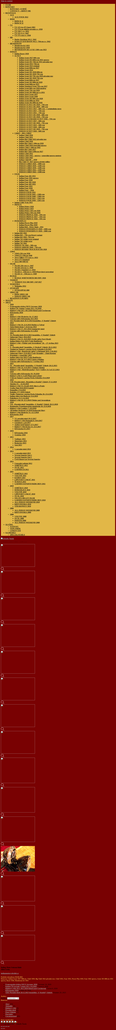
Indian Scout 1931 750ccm (29, 64)
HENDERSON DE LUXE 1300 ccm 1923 (30, 50)
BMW (12, 19)
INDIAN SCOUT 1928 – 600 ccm (32, 127)
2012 (12, 461)
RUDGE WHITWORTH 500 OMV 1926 (30, 278)
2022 (12, 345)
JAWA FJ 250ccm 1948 (23, 255)
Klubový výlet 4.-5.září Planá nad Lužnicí (26, 376)
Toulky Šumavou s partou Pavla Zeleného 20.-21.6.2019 (31, 394)
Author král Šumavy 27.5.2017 (26, 425)
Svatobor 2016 (20, 435)
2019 (12, 380)
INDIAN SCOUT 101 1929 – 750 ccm (33, 105)
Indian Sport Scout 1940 (28, 96)
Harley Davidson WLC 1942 (25, 39)
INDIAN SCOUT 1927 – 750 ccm (32, 111)
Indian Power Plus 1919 (28, 223)
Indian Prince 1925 (26, 209)
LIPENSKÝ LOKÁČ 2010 (24, 494)
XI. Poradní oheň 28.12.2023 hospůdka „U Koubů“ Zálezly (32, 335)
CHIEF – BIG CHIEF (22, 133)
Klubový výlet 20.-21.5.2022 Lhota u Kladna (27, 359)
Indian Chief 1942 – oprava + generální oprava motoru (40, 156)
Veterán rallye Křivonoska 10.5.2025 (24, 319)
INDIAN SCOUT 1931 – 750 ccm (32, 113)
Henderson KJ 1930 (22, 48)
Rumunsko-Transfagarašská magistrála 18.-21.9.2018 (30, 406)
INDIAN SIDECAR (22, 296)
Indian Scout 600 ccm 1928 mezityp (32, 88)
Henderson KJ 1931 (22, 46)
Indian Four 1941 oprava (28, 178)
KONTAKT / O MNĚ (18, 9)
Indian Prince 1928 (26, 207)
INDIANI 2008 (20, 520)
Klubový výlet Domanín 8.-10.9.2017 (28, 421)
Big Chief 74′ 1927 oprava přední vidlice (34, 162)
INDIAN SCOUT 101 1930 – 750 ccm (33, 123)
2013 (12, 451)
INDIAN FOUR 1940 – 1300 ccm (32, 196)
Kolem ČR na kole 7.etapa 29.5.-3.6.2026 (21, 986)
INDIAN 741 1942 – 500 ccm (25, 245)
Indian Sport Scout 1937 (28, 94)
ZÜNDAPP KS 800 (21, 290)
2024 (12, 323)
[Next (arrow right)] (4, 1028)
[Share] (4, 1026)
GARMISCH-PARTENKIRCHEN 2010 (30, 500)
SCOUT (17, 56)
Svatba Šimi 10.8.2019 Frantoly (22, 388)
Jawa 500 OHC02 (21, 262)
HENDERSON (16, 44)
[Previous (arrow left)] (2, 1028)
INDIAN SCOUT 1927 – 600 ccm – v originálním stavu (40, 109)
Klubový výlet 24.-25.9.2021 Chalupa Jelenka (27, 368)
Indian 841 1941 (20, 233)
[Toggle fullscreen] (6, 1026)
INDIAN (13, 52)
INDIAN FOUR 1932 (27, 192)
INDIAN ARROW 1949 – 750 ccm (27, 247)
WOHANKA (15, 284)
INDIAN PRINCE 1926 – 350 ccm (32, 219)
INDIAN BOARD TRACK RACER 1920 (30, 249)
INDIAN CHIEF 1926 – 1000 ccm (32, 164)
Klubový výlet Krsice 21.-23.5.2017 (27, 427)
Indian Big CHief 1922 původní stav (33, 139)
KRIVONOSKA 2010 (22, 504)
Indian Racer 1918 (21, 54)
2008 (12, 514)
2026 (12, 304)
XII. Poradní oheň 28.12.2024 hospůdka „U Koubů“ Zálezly (33, 321)
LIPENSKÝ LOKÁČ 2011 (24, 480)
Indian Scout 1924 (26, 70)
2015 (12, 437)
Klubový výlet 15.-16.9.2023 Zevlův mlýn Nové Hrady (30, 339)
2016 (12, 431)
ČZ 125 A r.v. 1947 (21, 33)
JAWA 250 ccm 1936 (22, 253)
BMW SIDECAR (21, 294)
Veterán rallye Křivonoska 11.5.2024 (24, 331)
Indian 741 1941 (20, 243)
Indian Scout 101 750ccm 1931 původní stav (36, 62)
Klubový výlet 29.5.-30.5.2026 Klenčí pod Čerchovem (30, 311)
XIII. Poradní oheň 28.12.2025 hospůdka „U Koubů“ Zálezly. (29, 993)
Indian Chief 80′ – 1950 (28, 160)
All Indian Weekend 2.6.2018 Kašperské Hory (27, 410)
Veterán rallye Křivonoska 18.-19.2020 (24, 374)
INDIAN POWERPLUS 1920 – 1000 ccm (35, 229)
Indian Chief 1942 (26, 158)
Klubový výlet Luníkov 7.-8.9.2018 (23, 408)
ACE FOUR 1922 (21, 17)
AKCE (8, 302)
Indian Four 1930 (26, 180)
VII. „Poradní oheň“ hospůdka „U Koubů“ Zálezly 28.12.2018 (34, 404)
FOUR (17, 174)
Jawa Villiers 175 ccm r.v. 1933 (26, 258)
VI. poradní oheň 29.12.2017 (25, 419)
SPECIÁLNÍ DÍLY (17, 535)
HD (11, 37)
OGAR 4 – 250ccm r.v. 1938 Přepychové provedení (33, 272)
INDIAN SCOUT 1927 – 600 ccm (32, 121)
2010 (12, 486)
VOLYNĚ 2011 (20, 476)
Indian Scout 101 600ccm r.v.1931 (32, 92)
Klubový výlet (10, 1008)
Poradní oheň (10, 1010)
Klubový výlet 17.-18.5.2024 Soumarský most (27, 329)
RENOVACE (10, 13)
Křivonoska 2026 (16, 313)
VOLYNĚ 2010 (20, 492)
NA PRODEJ (10, 533)
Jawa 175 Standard (21, 260)
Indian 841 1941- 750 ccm (24, 237)
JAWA (12, 251)
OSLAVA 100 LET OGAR (24, 498)
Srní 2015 (18, 445)
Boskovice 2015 (20, 443)
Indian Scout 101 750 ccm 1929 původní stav (36, 76)
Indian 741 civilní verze (23, 241)
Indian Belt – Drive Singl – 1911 (31, 227)
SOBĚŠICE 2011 (21, 474)
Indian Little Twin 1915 (23, 202)
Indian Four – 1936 (26, 190)
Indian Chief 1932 (26, 154)
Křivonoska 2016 (21, 433)
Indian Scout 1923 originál (29, 66)
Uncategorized (11, 1016)
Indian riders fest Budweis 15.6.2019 (24, 396)
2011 (11, 472)
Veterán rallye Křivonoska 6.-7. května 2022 (27, 361)
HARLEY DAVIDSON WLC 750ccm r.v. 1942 (32, 41)
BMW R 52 (18, 23)
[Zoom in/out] (9, 1026)
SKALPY (9, 300)
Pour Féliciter (10, 1012)
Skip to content (6, 1)
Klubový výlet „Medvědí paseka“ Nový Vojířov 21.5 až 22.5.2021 (35, 370)
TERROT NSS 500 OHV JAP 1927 (28, 282)
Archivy (4, 998)
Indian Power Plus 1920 (28, 225)
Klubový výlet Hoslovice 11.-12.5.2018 (24, 412)
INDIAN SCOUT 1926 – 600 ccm (32, 131)
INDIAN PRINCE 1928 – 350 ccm (32, 215)
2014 (12, 447)
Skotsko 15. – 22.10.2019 (19, 384)
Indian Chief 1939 (26, 135)
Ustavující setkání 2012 (23, 463)
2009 (12, 508)
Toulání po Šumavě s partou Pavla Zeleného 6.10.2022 (31, 349)
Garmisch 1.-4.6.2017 (22, 423)
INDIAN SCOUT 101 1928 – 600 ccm (33, 107)
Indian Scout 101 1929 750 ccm (31, 74)
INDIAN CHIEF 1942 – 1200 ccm (32, 170)
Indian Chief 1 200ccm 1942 (29, 147)
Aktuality (9, 1006)
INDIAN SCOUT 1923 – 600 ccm (32, 125)
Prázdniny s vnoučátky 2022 (21, 355)
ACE (12, 15)
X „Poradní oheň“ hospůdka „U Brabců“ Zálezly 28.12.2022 (33, 347)
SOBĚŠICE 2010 (21, 488)
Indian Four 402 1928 (27, 182)
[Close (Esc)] (2, 1026)
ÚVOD (8, 5)
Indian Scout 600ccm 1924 (29, 101)
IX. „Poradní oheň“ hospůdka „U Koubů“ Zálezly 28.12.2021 (33, 366)
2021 (12, 364)
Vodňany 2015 (20, 439)
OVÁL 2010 (19, 496)
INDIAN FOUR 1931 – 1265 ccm (32, 198)
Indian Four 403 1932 (27, 184)
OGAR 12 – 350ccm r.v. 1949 (25, 274)
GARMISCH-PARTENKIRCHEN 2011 (29, 484)
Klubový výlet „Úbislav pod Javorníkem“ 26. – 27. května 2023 (34, 343)
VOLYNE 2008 (20, 516)
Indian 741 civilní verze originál (26, 239)
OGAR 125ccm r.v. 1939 (23, 268)
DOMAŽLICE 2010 (22, 490)
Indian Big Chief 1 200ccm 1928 (31, 143)
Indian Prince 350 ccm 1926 (29, 211)
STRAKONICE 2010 (22, 506)
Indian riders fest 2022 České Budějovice (25, 357)
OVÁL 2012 (19, 467)
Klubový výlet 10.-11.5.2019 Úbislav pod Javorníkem (30, 400)
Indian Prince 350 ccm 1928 (29, 213)
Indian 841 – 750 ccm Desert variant (28, 235)
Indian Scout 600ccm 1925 (29, 84)
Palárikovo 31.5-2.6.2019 (19, 398)
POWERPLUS (20, 221)
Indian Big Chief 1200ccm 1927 (31, 152)
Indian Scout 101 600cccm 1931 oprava (34, 60)
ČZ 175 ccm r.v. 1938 (22, 35)
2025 (12, 315)
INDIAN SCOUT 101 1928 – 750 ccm (33, 117)
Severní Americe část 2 (23, 455)
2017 (12, 417)
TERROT (14, 280)
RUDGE (13, 276)
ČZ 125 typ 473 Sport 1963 (24, 27)
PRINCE (18, 205)
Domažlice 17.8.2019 (18, 390)
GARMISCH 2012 (21, 469)
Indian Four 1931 (26, 186)
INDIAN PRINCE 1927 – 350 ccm (32, 217)
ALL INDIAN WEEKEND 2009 (27, 510)
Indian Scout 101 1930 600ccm (30, 72)
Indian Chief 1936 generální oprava (32, 145)
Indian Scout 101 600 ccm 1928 (31, 99)
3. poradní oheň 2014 (22, 449)
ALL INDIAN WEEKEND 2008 (27, 522)
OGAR (12, 264)
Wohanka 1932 (20, 286)
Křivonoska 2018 (16, 414)
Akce (7, 1004)
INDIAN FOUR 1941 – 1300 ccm (32, 194)
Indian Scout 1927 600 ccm (29, 58)
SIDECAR (14, 292)
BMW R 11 (18, 21)
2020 (12, 372)
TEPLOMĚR (15, 529)
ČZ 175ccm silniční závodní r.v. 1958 (28, 29)
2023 (12, 333)
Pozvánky (9, 1014)
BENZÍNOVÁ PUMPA (19, 298)
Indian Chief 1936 (26, 141)
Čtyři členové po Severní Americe (27, 459)
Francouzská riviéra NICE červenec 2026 (26, 306)
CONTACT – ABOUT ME (20, 11)
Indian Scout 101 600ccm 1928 (30, 103)
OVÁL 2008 (19, 518)
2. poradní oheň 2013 (22, 453)
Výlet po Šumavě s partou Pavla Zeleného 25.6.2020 (30, 378)
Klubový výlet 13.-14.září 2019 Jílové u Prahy (27, 386)
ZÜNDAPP (14, 288)
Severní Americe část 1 (23, 457)
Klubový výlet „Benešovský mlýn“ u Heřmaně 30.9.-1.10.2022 (33, 351)
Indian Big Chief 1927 (27, 149)
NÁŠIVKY (14, 527)
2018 (12, 402)
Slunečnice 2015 (20, 441)
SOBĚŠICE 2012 (21, 465)
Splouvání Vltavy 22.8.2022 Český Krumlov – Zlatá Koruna (33, 353)
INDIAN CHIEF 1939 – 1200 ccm (32, 166)
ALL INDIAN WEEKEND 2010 (27, 502)
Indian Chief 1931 (26, 137)
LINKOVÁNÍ (15, 531)
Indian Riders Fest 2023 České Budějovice (26, 341)
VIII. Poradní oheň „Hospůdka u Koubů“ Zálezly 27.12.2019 (33, 382)
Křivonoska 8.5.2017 (22, 429)
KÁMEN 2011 (19, 478)
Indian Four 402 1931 (27, 176)
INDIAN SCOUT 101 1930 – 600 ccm (33, 115)
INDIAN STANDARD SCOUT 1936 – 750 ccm (37, 119)
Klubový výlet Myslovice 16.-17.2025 (24, 317)
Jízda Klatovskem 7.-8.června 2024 (23, 327)
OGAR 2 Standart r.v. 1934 (24, 270)
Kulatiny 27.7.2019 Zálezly (20, 392)
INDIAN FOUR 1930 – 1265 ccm (32, 200)
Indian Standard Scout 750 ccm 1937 (33, 86)
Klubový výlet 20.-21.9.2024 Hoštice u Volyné (27, 325)
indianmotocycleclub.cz (10, 973)
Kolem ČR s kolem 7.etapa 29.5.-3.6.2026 (25, 308)
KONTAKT (10, 7)
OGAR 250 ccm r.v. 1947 (24, 266)
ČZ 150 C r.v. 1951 (21, 31)
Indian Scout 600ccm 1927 (29, 68)
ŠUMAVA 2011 (20, 482)
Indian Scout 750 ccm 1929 (29, 90)
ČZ (11, 25)
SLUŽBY (9, 525)
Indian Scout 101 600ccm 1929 (30, 82)
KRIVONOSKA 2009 (22, 512)
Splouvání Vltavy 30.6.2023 (20, 337)
